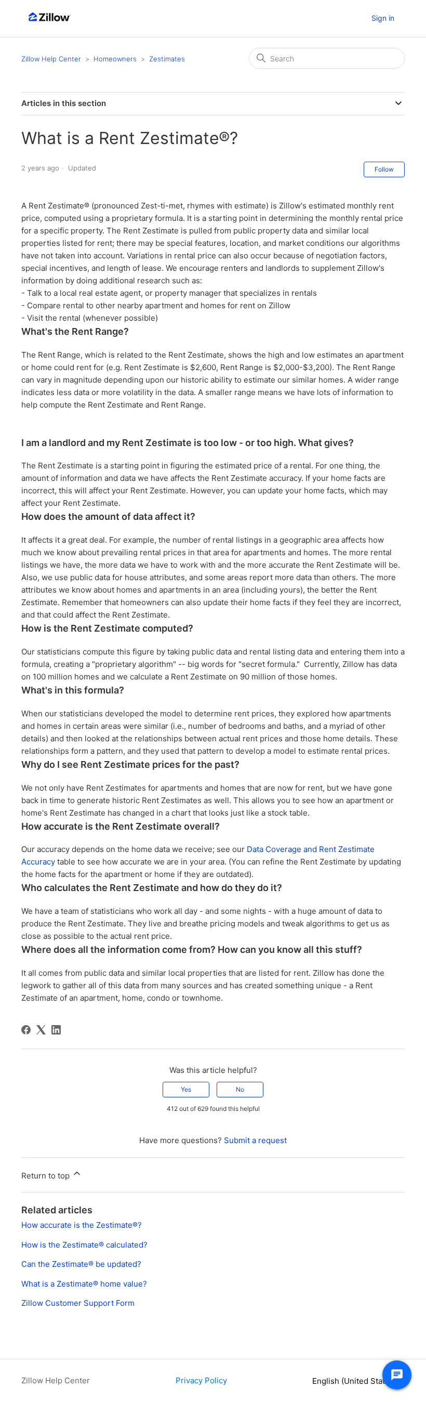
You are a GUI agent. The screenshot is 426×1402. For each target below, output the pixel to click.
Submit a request (255, 1140)
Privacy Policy (201, 1380)
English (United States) (355, 1381)
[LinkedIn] (56, 1029)
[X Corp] (41, 1029)
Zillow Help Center (51, 59)
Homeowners (115, 59)
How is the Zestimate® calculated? (84, 1245)
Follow (384, 169)
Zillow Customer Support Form (78, 1303)
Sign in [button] (382, 18)
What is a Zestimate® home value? (84, 1284)
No (240, 1089)
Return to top (46, 1176)
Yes (186, 1089)
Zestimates (167, 59)
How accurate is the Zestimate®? (81, 1225)
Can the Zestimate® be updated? (81, 1264)
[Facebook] (26, 1029)
